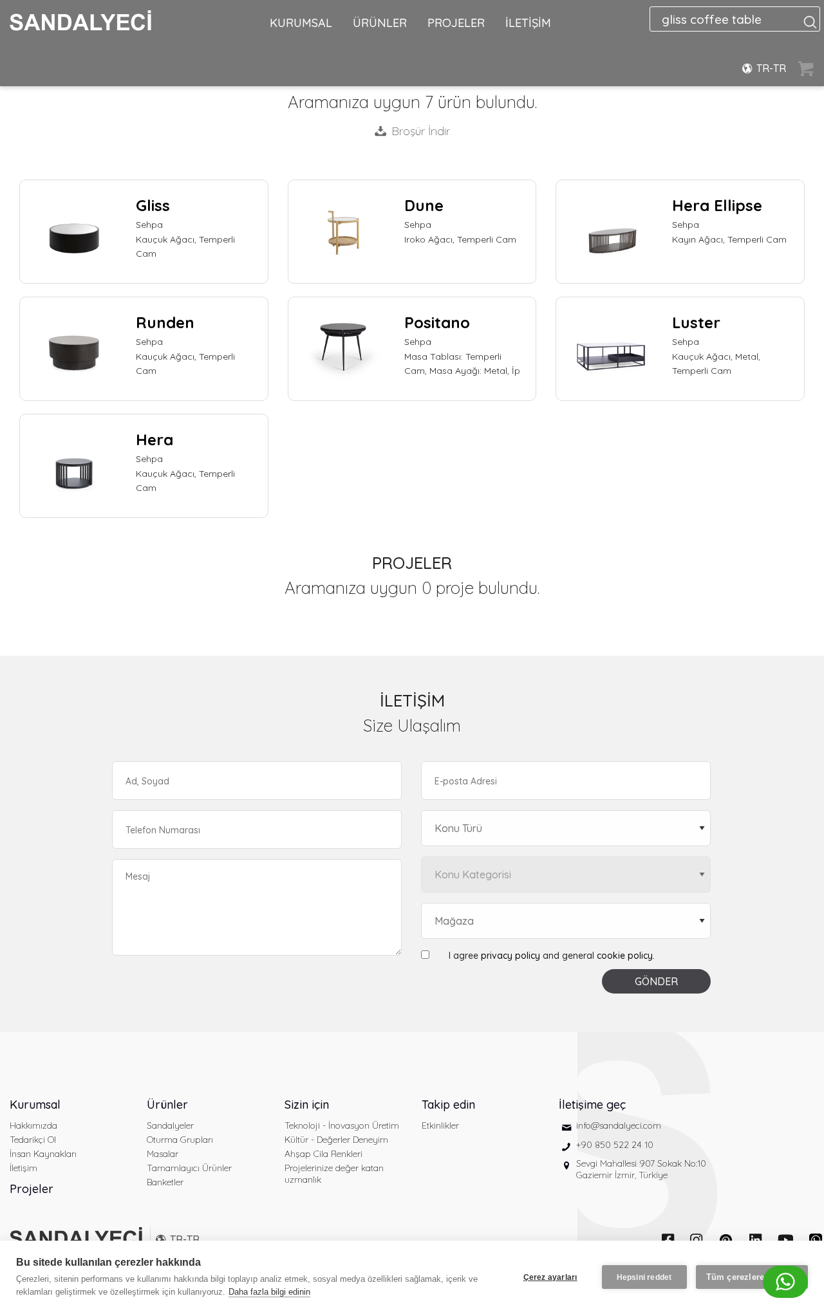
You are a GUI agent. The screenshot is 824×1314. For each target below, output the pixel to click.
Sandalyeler (170, 1125)
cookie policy (625, 955)
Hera (154, 439)
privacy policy (510, 955)
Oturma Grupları (180, 1139)
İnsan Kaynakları (43, 1154)
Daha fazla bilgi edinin (269, 1292)
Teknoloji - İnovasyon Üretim (342, 1125)
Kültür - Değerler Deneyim (336, 1139)
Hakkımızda (33, 1125)
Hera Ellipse (717, 205)
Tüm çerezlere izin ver (752, 1277)
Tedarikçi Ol (33, 1139)
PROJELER (456, 22)
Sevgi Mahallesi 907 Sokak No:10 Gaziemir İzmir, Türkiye (641, 1169)
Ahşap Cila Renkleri (323, 1154)
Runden (165, 322)
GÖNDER (656, 981)
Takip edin (448, 1104)
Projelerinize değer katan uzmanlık (334, 1173)
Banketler (165, 1182)
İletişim (23, 1168)
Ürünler (167, 1104)
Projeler (31, 1188)
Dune (424, 205)
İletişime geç (592, 1104)
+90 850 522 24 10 (614, 1145)
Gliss (153, 205)
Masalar (162, 1154)
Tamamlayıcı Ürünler (189, 1168)
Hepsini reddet (644, 1277)
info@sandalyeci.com (618, 1125)
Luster (696, 322)
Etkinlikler (440, 1125)
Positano (437, 322)
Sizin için (307, 1104)
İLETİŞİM (528, 22)
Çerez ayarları (550, 1277)
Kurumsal (35, 1104)
